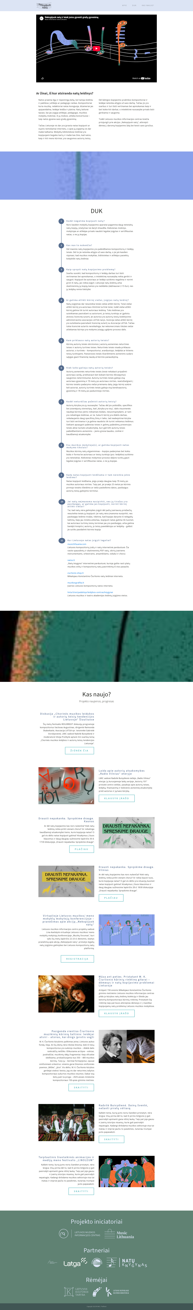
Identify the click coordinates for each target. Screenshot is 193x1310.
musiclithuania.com (76, 544)
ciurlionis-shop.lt (75, 573)
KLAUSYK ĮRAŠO (116, 798)
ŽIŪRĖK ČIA (79, 750)
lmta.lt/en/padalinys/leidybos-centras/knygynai (90, 592)
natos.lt (71, 560)
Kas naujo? (148, 5)
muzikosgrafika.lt (75, 582)
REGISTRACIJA (77, 958)
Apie (124, 5)
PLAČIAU (82, 849)
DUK (134, 5)
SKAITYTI (81, 1087)
